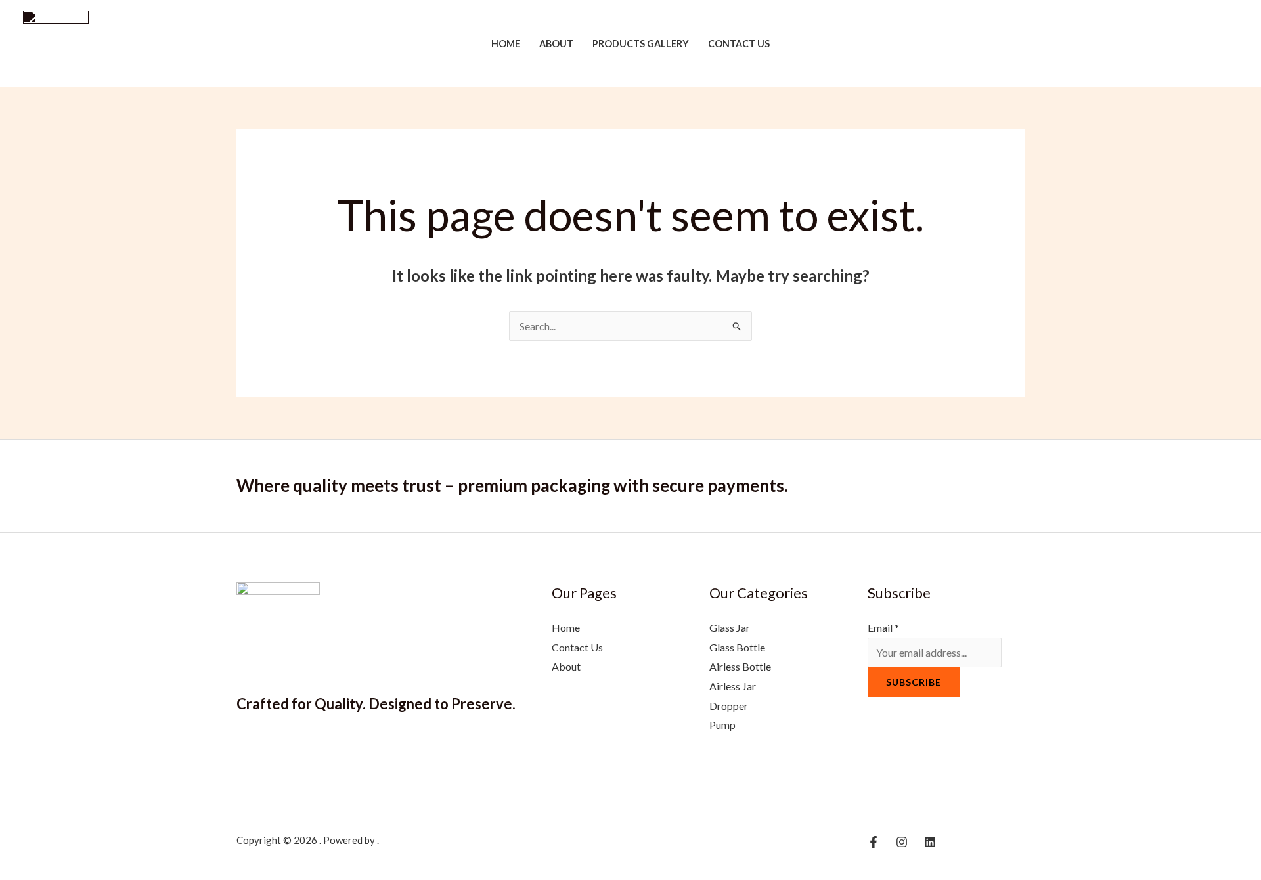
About (556, 43)
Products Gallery (640, 43)
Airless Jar (732, 686)
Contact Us (739, 43)
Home (505, 43)
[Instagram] (1212, 45)
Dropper (728, 705)
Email (883, 627)
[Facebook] (1193, 45)
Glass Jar (729, 627)
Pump (722, 724)
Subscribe (913, 682)
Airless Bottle (740, 666)
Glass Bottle (737, 647)
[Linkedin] (1232, 45)
